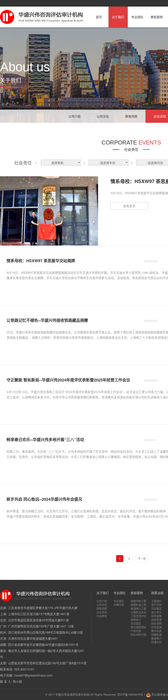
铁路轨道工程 (138, 605)
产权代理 (136, 631)
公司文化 (103, 116)
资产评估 (156, 605)
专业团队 (137, 17)
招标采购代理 (138, 634)
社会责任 (101, 616)
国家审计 (136, 620)
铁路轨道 (156, 634)
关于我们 (118, 17)
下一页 (142, 558)
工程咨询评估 (138, 616)
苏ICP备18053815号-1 (131, 694)
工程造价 (156, 601)
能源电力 (156, 638)
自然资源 (156, 620)
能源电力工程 (138, 608)
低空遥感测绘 (138, 627)
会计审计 (156, 612)
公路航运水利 (138, 612)
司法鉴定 (136, 623)
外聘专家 (119, 605)
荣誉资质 (131, 116)
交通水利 (156, 642)
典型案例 (156, 17)
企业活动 (101, 612)
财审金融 (156, 616)
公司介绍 (74, 116)
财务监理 (156, 627)
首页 (99, 17)
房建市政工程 (138, 601)
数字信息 (156, 631)
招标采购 (156, 623)
